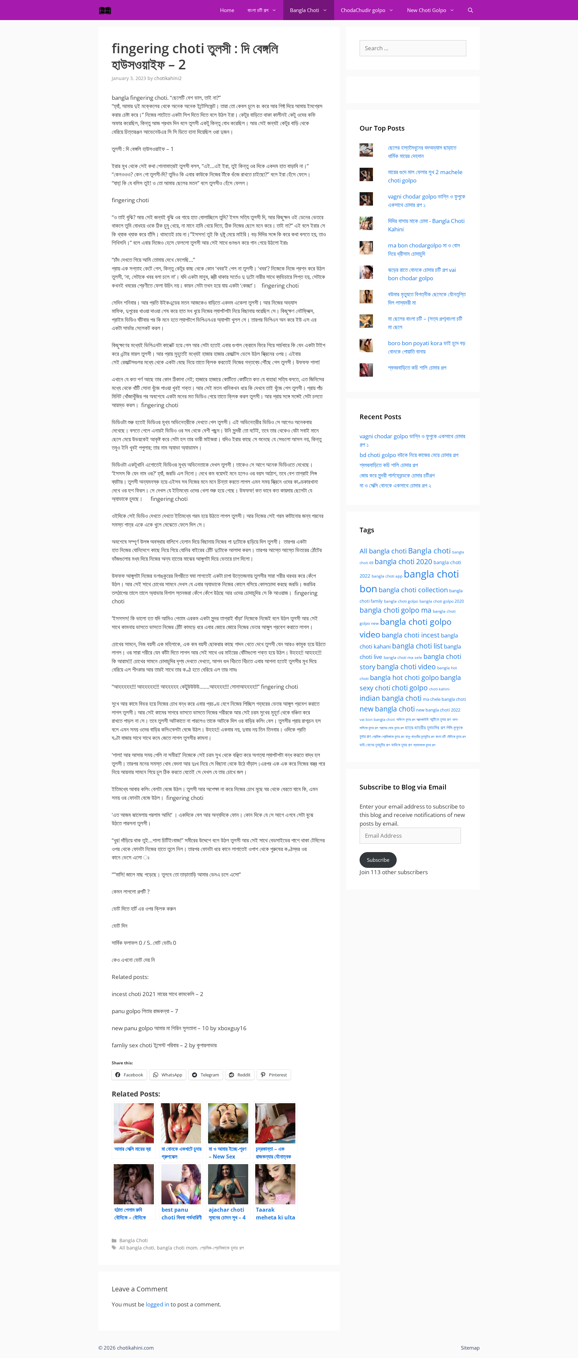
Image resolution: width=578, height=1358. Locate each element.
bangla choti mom (177, 1247)
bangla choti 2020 (403, 561)
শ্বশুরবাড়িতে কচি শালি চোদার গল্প (417, 367)
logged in (157, 1304)
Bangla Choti (304, 10)
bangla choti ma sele (403, 657)
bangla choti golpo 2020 (441, 601)
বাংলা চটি (441, 736)
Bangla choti (429, 550)
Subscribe (378, 859)
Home (227, 10)
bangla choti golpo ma (395, 610)
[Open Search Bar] (470, 10)
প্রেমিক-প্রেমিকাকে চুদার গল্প (222, 1247)
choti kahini (439, 688)
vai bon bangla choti (377, 719)
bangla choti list (417, 646)
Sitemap (470, 1347)
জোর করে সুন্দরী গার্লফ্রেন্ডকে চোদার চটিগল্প (397, 475)
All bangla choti (136, 1247)
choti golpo (410, 687)
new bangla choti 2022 (438, 710)
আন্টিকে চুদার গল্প (440, 719)
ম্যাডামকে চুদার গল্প (424, 745)
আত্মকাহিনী (422, 719)
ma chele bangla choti (444, 699)
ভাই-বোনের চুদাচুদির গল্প (375, 745)
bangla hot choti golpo (404, 677)
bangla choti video (406, 666)
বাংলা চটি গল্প (258, 10)
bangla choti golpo (401, 601)
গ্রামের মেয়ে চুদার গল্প (391, 727)
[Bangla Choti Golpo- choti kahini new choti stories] (106, 10)
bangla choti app (387, 576)
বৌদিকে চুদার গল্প (456, 736)
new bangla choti (387, 708)
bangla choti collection (413, 589)
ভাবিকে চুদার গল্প (401, 744)
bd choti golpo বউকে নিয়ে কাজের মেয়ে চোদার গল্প (409, 455)
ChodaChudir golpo (363, 10)
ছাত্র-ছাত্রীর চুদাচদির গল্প (425, 727)
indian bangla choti (390, 698)
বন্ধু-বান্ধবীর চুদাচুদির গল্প (419, 736)
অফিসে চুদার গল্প (405, 719)
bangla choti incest (411, 634)
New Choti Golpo (426, 10)
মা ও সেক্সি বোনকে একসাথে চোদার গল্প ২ (395, 485)
